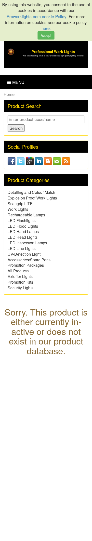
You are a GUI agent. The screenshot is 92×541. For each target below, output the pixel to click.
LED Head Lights (23, 237)
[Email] (57, 160)
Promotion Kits (20, 282)
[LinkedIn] (39, 160)
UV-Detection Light (24, 254)
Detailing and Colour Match (31, 192)
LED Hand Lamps (23, 231)
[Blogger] (48, 160)
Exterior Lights (20, 276)
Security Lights (20, 287)
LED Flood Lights (23, 226)
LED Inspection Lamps (27, 243)
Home (9, 94)
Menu (17, 82)
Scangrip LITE (20, 203)
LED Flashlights (22, 220)
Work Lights (18, 209)
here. (46, 28)
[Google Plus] (30, 160)
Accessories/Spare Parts (29, 260)
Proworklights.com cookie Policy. (38, 16)
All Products (18, 271)
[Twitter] (21, 160)
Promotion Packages (26, 265)
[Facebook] (11, 160)
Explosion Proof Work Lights (32, 198)
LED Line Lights (22, 248)
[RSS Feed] (66, 160)
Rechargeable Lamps (26, 215)
